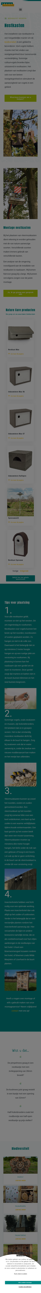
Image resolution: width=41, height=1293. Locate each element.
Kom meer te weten (20, 1274)
